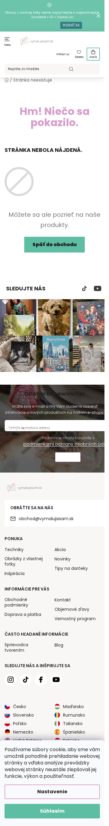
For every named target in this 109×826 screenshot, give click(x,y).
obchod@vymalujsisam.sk (46, 519)
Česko (19, 706)
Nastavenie (52, 791)
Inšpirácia (15, 573)
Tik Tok (84, 288)
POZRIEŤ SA (71, 25)
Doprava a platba (23, 614)
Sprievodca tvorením (16, 647)
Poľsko (20, 723)
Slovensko (23, 715)
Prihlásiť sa (63, 54)
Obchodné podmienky (16, 602)
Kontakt (62, 600)
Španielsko (74, 732)
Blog (58, 645)
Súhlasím (52, 811)
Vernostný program (75, 618)
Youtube (97, 288)
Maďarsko (73, 706)
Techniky (14, 549)
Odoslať (67, 458)
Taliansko (73, 723)
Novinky (62, 559)
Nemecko (23, 732)
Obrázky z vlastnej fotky (24, 561)
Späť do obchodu (54, 244)
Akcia (60, 549)
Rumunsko (74, 715)
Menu (8, 45)
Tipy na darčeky (71, 568)
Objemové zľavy (71, 609)
